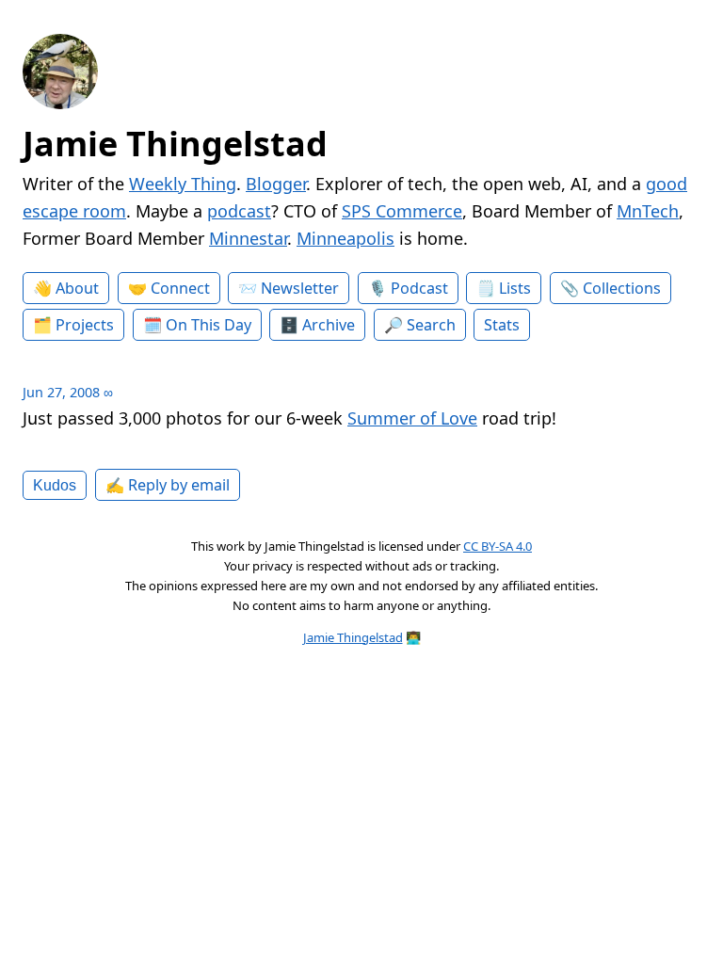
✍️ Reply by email (167, 484)
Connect (180, 288)
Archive (328, 324)
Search (431, 324)
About (77, 288)
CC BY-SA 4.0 (497, 546)
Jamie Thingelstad (175, 143)
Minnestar (248, 238)
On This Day (208, 324)
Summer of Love (412, 418)
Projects (85, 324)
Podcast (419, 288)
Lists (515, 288)
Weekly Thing (182, 183)
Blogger (276, 183)
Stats (502, 324)
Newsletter (300, 288)
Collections (622, 288)
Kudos (54, 484)
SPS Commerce (402, 211)
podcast (239, 211)
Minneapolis (345, 238)
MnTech (648, 211)
